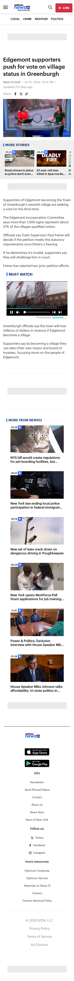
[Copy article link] (26, 94)
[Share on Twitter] (20, 94)
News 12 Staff (11, 82)
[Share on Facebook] (15, 94)
